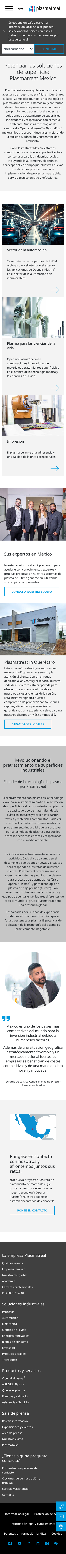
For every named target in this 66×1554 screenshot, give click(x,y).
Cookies (56, 1534)
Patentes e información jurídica (25, 1534)
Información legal (17, 1514)
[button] (20, 9)
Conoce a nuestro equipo (32, 592)
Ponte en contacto (32, 1210)
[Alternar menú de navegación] (9, 8)
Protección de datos (47, 1514)
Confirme (49, 49)
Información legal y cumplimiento (33, 1524)
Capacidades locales (28, 724)
